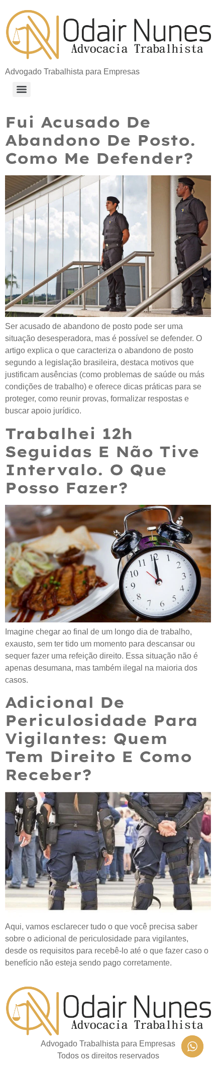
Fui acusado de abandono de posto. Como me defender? (100, 140)
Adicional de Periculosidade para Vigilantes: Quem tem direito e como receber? (101, 738)
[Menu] (22, 89)
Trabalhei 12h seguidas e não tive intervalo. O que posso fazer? (102, 460)
